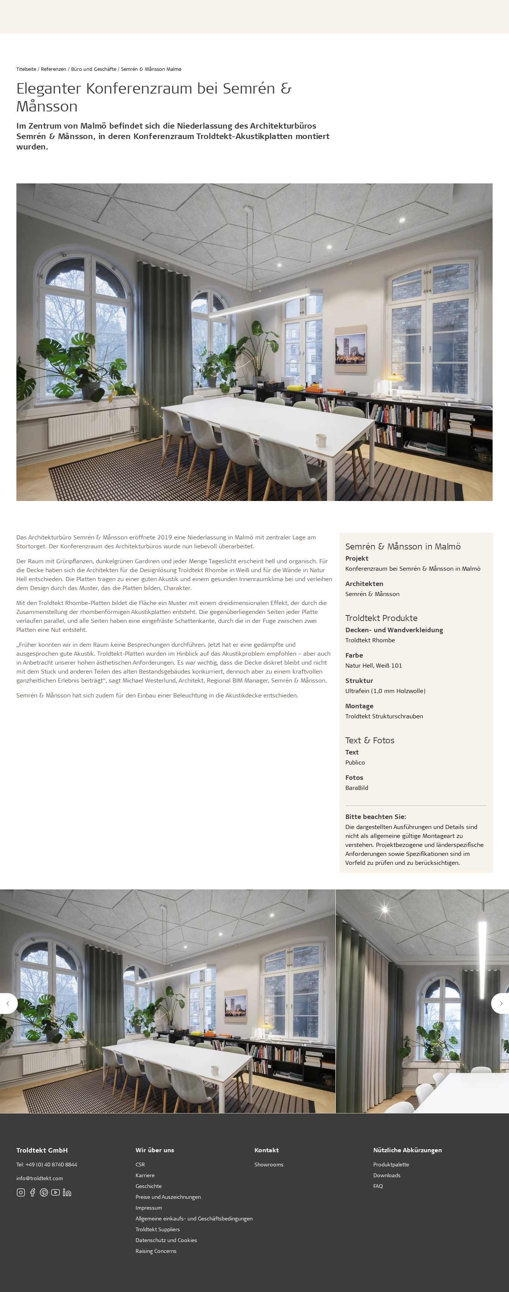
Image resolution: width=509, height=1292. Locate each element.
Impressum (149, 1207)
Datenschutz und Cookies (166, 1240)
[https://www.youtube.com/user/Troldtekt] (55, 1192)
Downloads (387, 1175)
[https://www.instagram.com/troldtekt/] (20, 1192)
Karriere (145, 1175)
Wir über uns (155, 1150)
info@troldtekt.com (39, 1178)
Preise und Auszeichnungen (168, 1196)
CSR (140, 1164)
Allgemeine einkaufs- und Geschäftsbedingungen (194, 1218)
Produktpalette (391, 1164)
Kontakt (267, 1150)
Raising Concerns (156, 1250)
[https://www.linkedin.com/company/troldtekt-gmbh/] (67, 1192)
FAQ (378, 1185)
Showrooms (269, 1164)
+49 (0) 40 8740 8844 (51, 1164)
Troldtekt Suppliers (158, 1229)
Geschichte (149, 1185)
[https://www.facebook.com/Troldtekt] (32, 1192)
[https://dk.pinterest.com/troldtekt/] (43, 1192)
